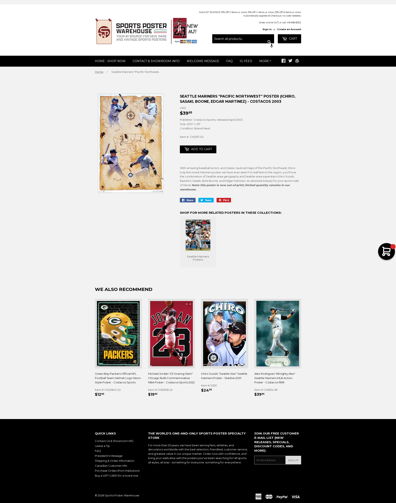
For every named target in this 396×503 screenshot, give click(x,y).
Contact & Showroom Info (156, 61)
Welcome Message (203, 61)
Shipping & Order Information (114, 460)
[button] (243, 46)
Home (99, 71)
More (264, 61)
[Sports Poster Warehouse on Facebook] (283, 61)
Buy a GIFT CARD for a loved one (116, 475)
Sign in (267, 29)
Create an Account (289, 29)
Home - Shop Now (110, 61)
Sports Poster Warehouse (122, 495)
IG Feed (246, 61)
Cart (292, 38)
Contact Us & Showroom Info (114, 441)
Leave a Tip (102, 446)
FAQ (229, 61)
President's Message (109, 455)
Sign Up (293, 460)
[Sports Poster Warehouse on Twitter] (290, 61)
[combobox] (243, 38)
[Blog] (297, 61)
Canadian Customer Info (111, 465)
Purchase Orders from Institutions (117, 470)
